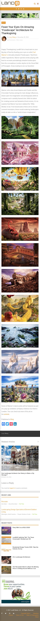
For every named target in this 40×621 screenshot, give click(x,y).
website (6, 414)
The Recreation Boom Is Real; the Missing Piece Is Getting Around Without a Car (26, 567)
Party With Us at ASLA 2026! (21, 527)
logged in (12, 488)
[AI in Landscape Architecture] (6, 563)
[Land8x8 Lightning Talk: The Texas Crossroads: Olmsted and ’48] (6, 544)
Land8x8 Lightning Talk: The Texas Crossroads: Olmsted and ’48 (23, 538)
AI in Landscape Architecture (21, 557)
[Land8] (10, 6)
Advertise (36, 613)
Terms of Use (20, 615)
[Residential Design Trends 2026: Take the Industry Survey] (6, 553)
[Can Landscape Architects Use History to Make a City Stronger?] (20, 458)
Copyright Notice (25, 613)
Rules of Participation (33, 615)
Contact (11, 615)
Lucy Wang (12, 37)
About (37, 617)
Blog (3, 22)
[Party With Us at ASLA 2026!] (6, 534)
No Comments (11, 40)
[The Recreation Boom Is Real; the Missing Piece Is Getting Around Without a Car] (6, 573)
